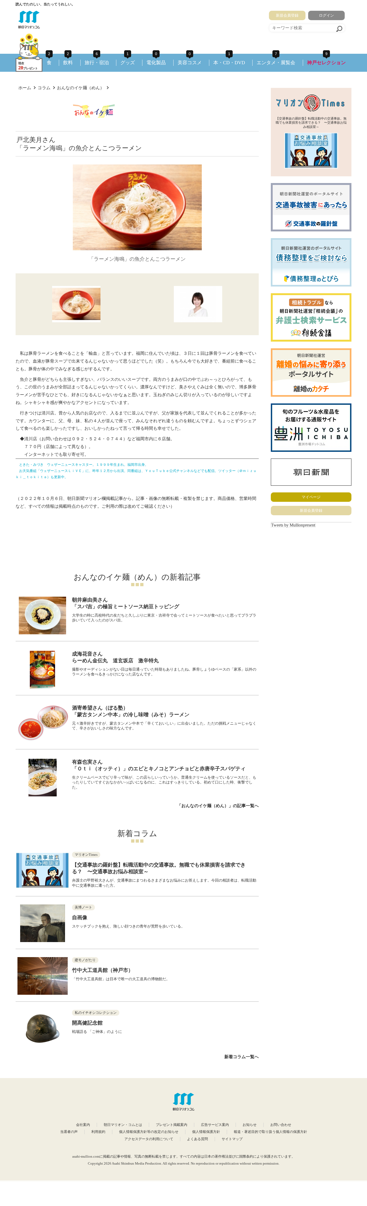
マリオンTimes (86, 855)
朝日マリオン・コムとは (123, 1125)
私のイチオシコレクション (96, 1013)
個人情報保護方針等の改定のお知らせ (148, 1132)
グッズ (127, 62)
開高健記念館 (87, 1023)
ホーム (24, 87)
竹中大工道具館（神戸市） (102, 970)
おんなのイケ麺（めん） (80, 87)
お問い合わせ (280, 1125)
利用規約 (98, 1132)
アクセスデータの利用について (148, 1139)
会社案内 (83, 1125)
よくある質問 (197, 1139)
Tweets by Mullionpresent (293, 525)
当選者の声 (69, 1132)
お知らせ (250, 1125)
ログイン (326, 15)
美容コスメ (190, 62)
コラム (44, 87)
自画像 (79, 917)
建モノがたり (85, 960)
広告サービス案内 (215, 1125)
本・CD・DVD (229, 62)
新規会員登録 (287, 15)
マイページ (311, 497)
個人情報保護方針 (206, 1132)
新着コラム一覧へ (241, 1056)
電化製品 (156, 62)
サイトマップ (232, 1139)
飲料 (68, 62)
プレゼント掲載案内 (171, 1125)
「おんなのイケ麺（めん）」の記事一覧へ (218, 805)
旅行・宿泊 (97, 62)
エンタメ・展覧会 (276, 62)
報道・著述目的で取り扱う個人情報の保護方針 (270, 1132)
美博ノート (83, 907)
